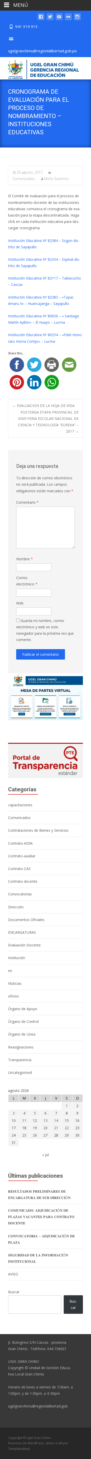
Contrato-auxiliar (21, 856)
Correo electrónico (26, 580)
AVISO (13, 1274)
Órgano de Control (23, 1021)
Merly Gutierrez (56, 178)
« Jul (45, 1154)
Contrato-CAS (19, 868)
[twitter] (50, 19)
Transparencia (19, 1059)
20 (45, 1127)
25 (24, 1135)
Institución (16, 957)
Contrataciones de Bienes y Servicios (38, 830)
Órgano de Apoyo (22, 1008)
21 (56, 1127)
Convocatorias (20, 894)
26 (35, 1135)
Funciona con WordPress (26, 1443)
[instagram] (77, 19)
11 (24, 1120)
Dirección (16, 907)
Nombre (24, 558)
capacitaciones (20, 804)
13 (45, 1120)
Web (20, 603)
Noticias (14, 983)
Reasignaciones (21, 1047)
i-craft (58, 1443)
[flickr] (68, 19)
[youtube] (59, 19)
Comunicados (19, 817)
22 (67, 1127)
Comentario (27, 502)
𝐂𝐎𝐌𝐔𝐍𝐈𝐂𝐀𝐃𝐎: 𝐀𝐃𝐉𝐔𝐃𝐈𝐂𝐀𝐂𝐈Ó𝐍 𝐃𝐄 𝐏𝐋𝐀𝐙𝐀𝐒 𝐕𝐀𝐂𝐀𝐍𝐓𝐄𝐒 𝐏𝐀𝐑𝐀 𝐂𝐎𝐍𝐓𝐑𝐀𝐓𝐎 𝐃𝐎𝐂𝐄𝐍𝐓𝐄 (41, 1216)
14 (56, 1120)
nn (10, 970)
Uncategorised (20, 1072)
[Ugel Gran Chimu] (39, 68)
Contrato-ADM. (20, 843)
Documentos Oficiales (26, 919)
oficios (13, 996)
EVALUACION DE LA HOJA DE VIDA (43, 405)
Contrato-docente (22, 881)
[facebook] (40, 19)
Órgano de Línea (21, 1034)
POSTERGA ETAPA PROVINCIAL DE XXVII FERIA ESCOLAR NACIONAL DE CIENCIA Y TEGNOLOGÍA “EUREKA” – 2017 (48, 422)
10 (14, 1120)
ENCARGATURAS (22, 932)
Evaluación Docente (24, 945)
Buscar (13, 1291)
